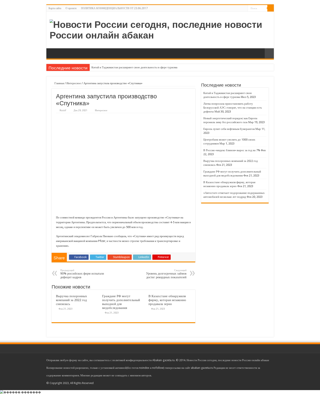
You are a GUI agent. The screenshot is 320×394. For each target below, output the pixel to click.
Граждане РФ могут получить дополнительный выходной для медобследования (121, 302)
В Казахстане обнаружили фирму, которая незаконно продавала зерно (167, 300)
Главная (59, 83)
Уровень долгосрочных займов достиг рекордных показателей (166, 274)
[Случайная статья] (269, 53)
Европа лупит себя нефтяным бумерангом (229, 129)
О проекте (71, 8)
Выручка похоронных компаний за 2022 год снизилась (71, 300)
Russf (63, 110)
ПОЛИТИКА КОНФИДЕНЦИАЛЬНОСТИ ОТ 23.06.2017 (114, 8)
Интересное (73, 83)
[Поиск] (270, 8)
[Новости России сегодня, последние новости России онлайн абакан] (160, 29)
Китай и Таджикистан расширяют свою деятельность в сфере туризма (134, 67)
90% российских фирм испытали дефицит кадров (82, 274)
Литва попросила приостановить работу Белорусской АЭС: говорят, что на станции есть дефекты (232, 107)
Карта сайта (55, 8)
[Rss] (244, 8)
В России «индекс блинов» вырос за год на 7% (231, 150)
